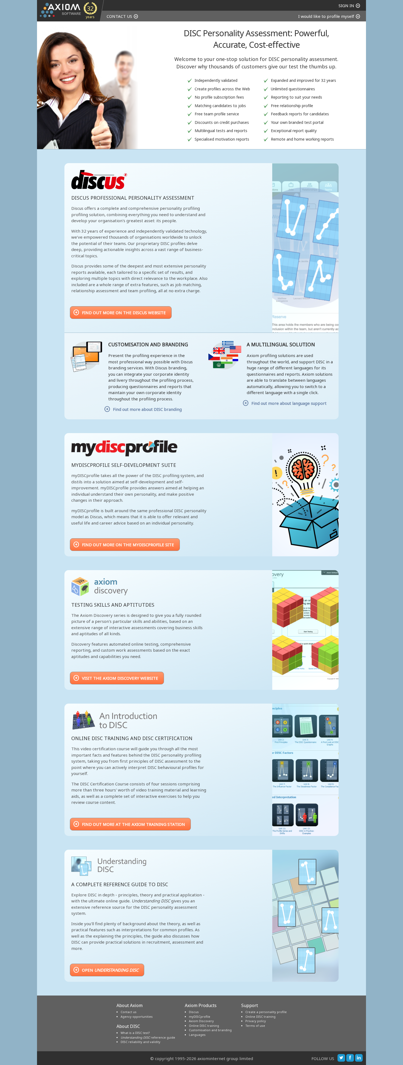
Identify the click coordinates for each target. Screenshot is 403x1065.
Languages (197, 1035)
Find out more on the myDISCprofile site (123, 544)
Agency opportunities (137, 1016)
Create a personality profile (266, 1012)
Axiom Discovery (201, 1021)
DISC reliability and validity (140, 1042)
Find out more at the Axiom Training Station (129, 824)
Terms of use (255, 1026)
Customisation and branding (210, 1030)
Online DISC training (204, 1026)
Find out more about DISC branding (147, 409)
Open (105, 970)
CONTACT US (122, 16)
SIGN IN (350, 5)
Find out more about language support (289, 403)
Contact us (129, 1012)
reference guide (148, 1037)
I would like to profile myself (329, 16)
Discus (194, 1012)
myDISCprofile (199, 1016)
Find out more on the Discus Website (119, 312)
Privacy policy (255, 1021)
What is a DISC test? (135, 1033)
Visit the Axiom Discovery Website (115, 678)
